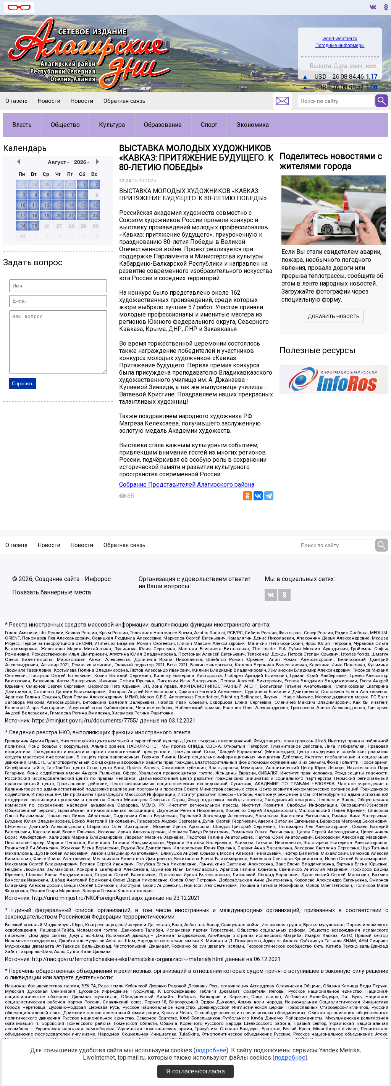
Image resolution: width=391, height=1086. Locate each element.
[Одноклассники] (247, 495)
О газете (16, 100)
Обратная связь (124, 100)
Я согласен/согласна (195, 1071)
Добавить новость (334, 316)
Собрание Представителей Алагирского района (186, 484)
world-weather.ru (340, 38)
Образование (163, 124)
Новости (49, 100)
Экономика (252, 124)
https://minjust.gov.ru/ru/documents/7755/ (85, 721)
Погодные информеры (340, 45)
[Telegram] (268, 495)
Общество (65, 124)
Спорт (209, 124)
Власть (22, 124)
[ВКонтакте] (258, 495)
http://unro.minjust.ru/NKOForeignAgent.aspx (87, 898)
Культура (112, 124)
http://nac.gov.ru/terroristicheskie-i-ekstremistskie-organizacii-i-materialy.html (127, 959)
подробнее (211, 1050)
